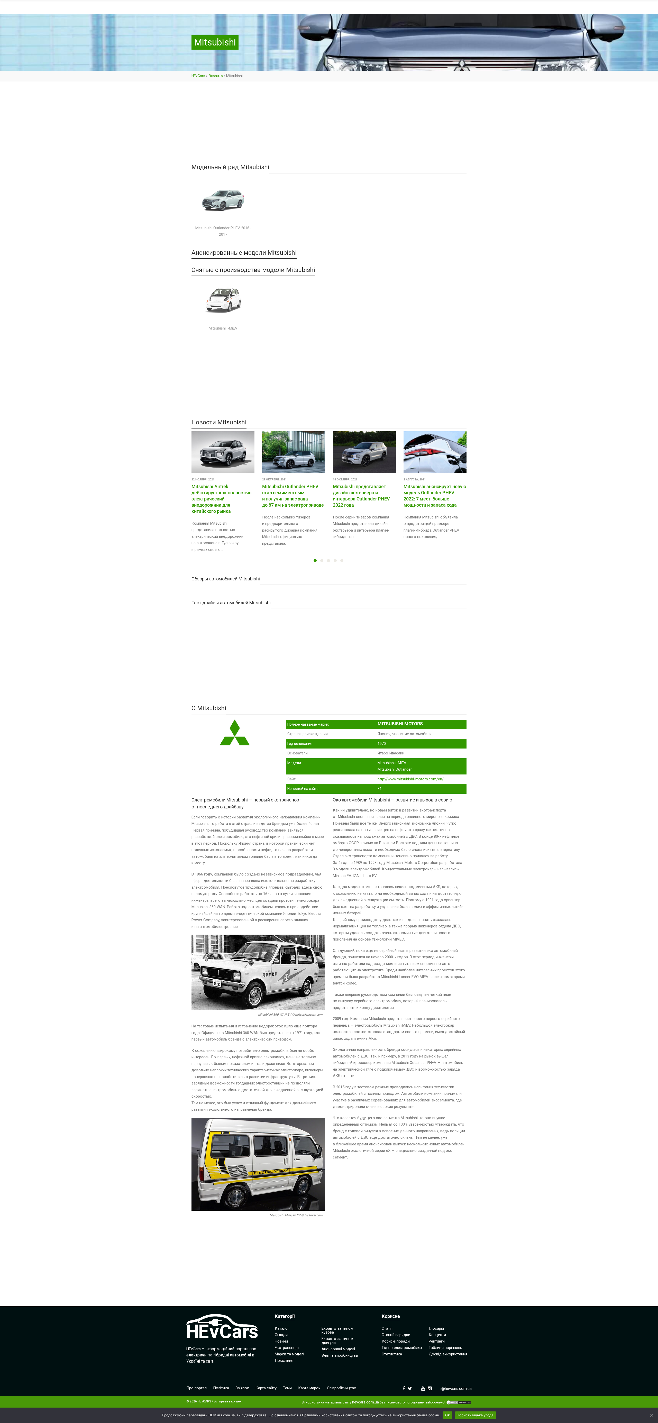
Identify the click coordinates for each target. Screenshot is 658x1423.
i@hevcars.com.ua (456, 1388)
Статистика (392, 1354)
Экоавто (215, 76)
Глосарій (436, 1328)
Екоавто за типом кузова (337, 1330)
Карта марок (309, 1388)
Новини (281, 1341)
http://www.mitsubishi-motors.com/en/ (411, 779)
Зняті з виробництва (340, 1355)
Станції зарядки (396, 1335)
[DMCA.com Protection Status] (459, 1402)
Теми (287, 1388)
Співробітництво (341, 1388)
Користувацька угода (476, 1415)
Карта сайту (266, 1388)
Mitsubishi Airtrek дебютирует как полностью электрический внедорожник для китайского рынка (221, 499)
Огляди (281, 1335)
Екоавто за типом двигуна (337, 1340)
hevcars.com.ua (365, 1402)
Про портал (196, 1388)
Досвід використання (448, 1354)
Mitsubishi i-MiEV (392, 763)
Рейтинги (437, 1341)
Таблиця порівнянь (445, 1347)
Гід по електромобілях (402, 1347)
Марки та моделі (289, 1354)
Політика (221, 1388)
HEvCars (198, 76)
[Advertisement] (329, 126)
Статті (387, 1328)
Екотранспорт (287, 1347)
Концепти (437, 1335)
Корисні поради (396, 1341)
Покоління (284, 1360)
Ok (447, 1415)
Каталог (282, 1328)
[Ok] (651, 1415)
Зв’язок (242, 1388)
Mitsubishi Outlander (395, 769)
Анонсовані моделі (338, 1349)
